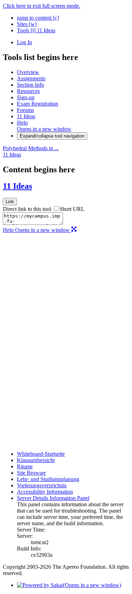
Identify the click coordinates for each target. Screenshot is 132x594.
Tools (26, 30)
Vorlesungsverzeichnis (42, 485)
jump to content (38, 18)
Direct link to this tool (27, 209)
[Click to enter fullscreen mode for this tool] (74, 230)
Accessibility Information (45, 492)
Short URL (71, 209)
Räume (25, 466)
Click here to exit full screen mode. (41, 6)
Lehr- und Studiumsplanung (48, 479)
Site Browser (31, 473)
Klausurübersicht (36, 460)
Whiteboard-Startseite (41, 454)
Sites (27, 24)
